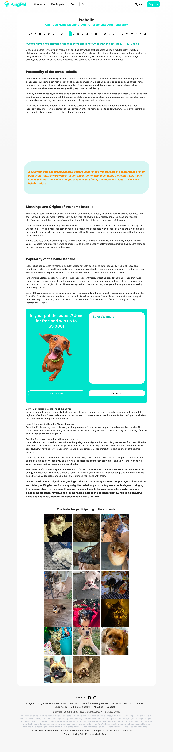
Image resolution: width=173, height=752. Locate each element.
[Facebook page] (89, 697)
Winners (74, 703)
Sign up (153, 4)
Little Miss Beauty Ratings (135, 727)
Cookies (139, 703)
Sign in (139, 4)
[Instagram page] (94, 697)
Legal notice (61, 707)
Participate (57, 4)
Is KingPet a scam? (80, 707)
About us (98, 707)
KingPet (30, 703)
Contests (39, 4)
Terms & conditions (122, 703)
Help (84, 703)
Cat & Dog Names (99, 703)
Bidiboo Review (73, 727)
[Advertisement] (86, 135)
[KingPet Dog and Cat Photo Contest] (15, 4)
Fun (73, 4)
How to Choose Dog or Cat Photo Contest (101, 727)
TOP (29, 33)
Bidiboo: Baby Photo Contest (76, 730)
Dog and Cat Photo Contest (52, 703)
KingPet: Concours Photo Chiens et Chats (116, 730)
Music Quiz (100, 734)
